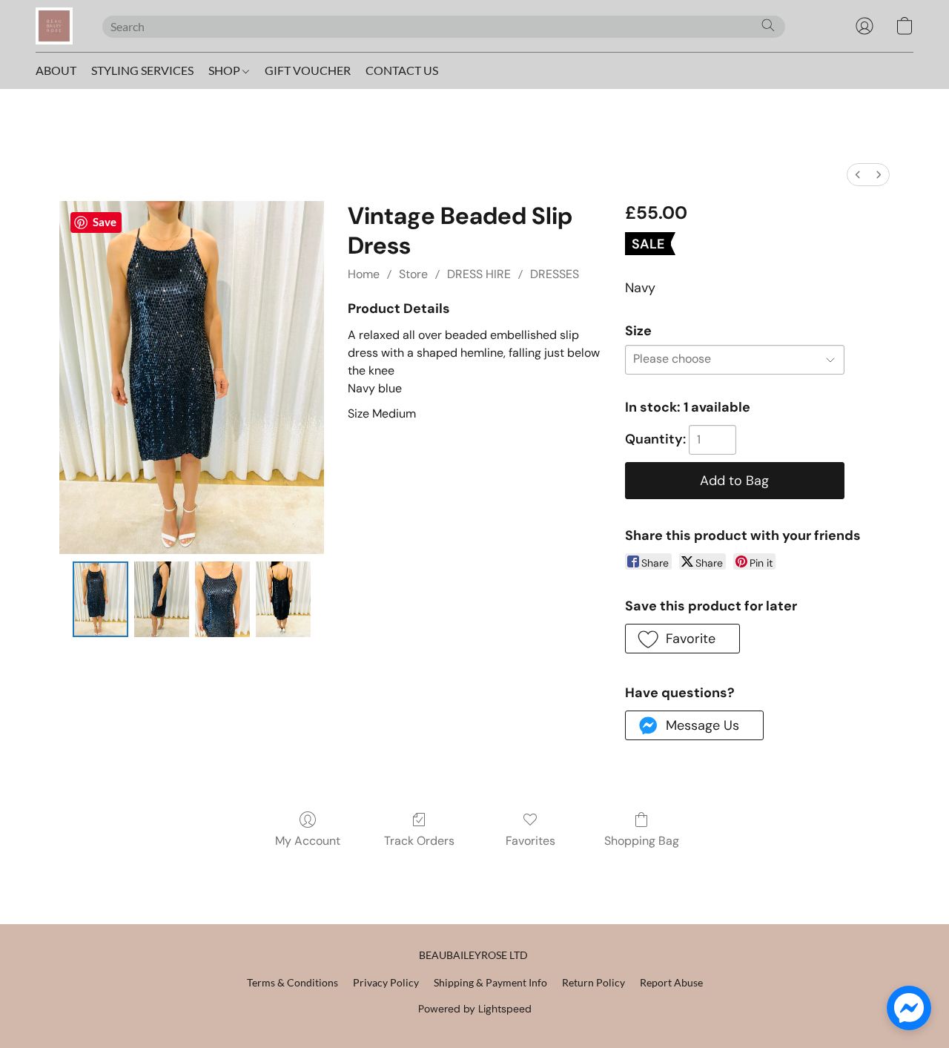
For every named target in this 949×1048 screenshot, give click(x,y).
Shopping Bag (641, 840)
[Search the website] (768, 25)
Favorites (530, 840)
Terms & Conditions (292, 982)
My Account (307, 840)
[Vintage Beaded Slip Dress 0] (100, 599)
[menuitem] (857, 174)
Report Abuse (671, 982)
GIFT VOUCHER (308, 70)
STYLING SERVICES (142, 70)
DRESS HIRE (479, 274)
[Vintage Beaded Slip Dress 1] (161, 599)
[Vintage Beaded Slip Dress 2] (222, 599)
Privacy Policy (386, 982)
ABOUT (56, 70)
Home (364, 274)
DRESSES (554, 274)
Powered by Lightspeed (475, 1008)
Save (104, 221)
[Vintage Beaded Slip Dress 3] (283, 599)
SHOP (225, 70)
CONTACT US (402, 70)
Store (413, 274)
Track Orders (419, 840)
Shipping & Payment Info (490, 982)
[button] (54, 26)
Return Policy (593, 982)
